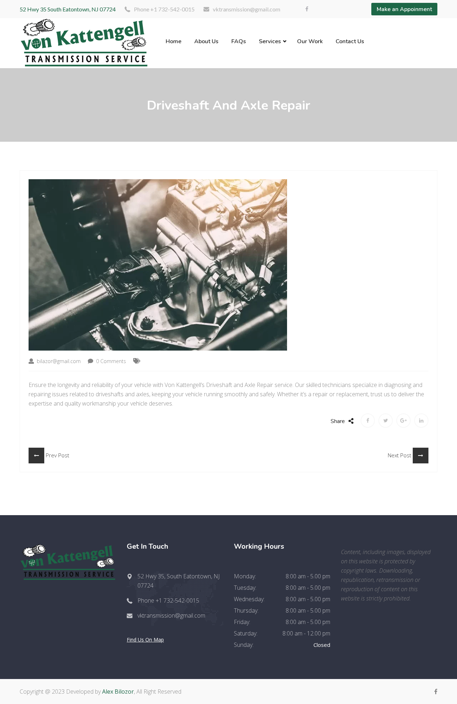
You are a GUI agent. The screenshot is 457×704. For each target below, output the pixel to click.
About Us (206, 41)
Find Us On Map (145, 639)
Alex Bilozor (118, 691)
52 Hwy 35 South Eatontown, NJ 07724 (68, 9)
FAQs (238, 41)
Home (173, 41)
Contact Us (350, 41)
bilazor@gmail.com (58, 361)
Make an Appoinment (404, 9)
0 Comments (110, 361)
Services (270, 41)
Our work (310, 41)
